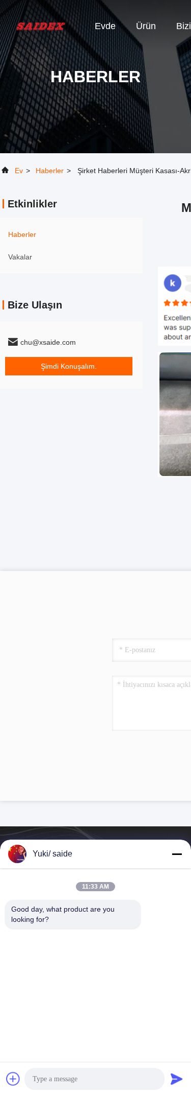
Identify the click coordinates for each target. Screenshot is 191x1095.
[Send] (177, 1078)
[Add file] (13, 1078)
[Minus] (177, 854)
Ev (19, 170)
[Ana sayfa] (40, 25)
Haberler (50, 170)
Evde (105, 26)
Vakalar (20, 257)
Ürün (146, 26)
